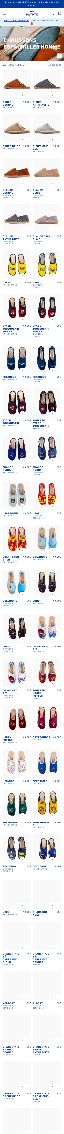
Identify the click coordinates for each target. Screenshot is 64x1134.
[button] (4, 13)
